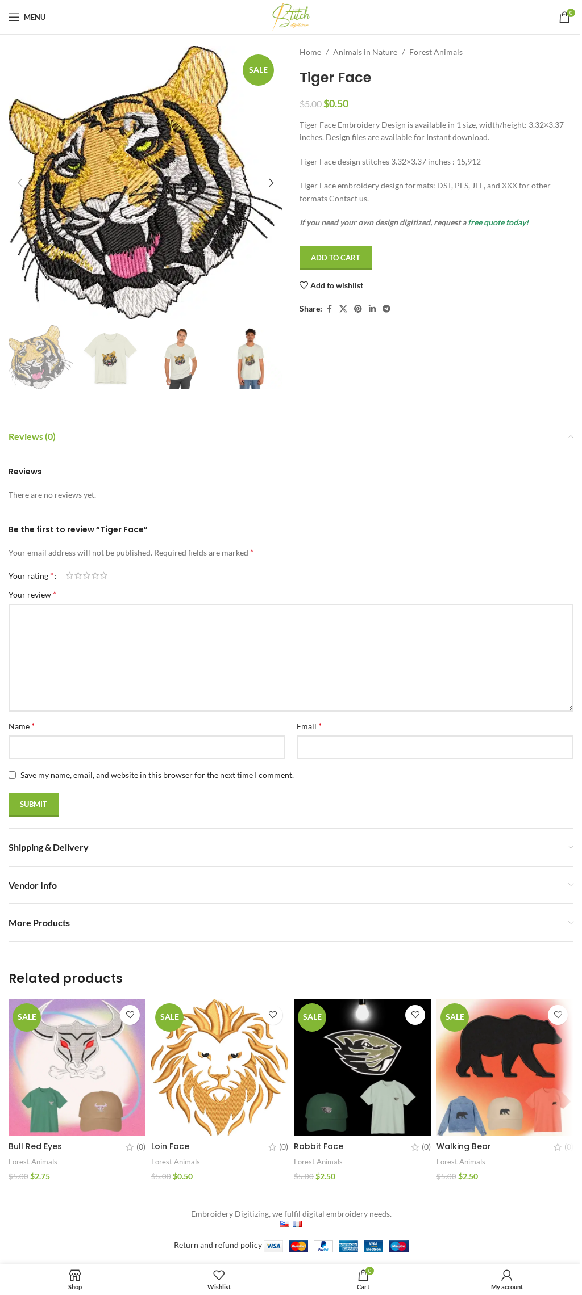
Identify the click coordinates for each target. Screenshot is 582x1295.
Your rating (31, 575)
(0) (141, 1147)
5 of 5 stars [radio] (103, 575)
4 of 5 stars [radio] (95, 575)
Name (22, 725)
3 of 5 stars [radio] (86, 575)
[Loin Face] (219, 1067)
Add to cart (335, 257)
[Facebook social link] (329, 309)
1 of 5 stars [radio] (69, 575)
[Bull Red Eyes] (77, 1067)
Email (309, 725)
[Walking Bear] (504, 1067)
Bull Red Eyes (35, 1146)
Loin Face (170, 1146)
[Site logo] (291, 16)
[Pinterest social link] (358, 309)
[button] (20, 182)
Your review (32, 593)
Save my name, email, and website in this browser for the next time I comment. (157, 775)
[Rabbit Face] (362, 1067)
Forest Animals (436, 52)
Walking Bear (463, 1146)
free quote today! (498, 222)
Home (310, 52)
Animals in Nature (365, 52)
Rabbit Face (318, 1146)
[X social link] (343, 309)
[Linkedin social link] (372, 309)
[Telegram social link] (386, 309)
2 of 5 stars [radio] (78, 575)
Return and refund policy (218, 1245)
